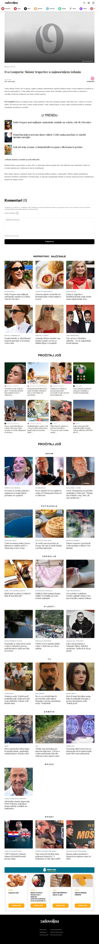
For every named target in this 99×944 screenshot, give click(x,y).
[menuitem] (89, 3)
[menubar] (89, 3)
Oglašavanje (44, 934)
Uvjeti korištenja (56, 929)
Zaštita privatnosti (56, 932)
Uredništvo (43, 932)
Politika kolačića (56, 934)
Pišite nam (43, 929)
